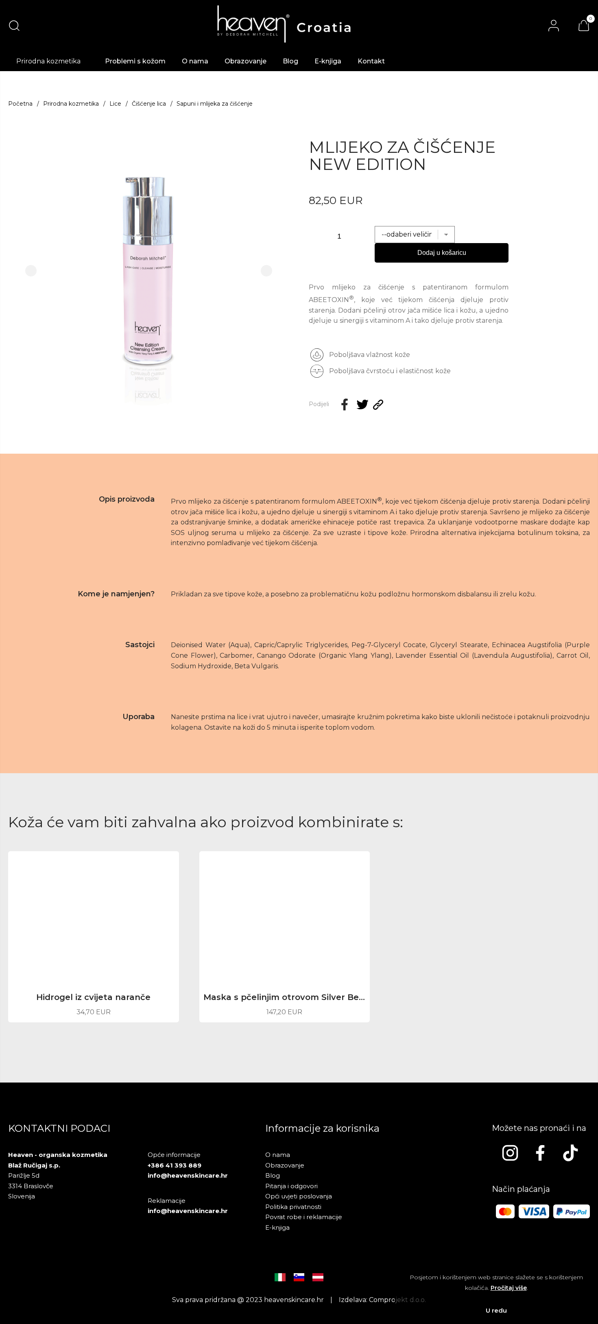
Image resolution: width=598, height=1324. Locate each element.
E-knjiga (327, 61)
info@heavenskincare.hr (188, 1175)
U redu (496, 1310)
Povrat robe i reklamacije (303, 1217)
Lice (115, 103)
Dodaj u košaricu (441, 252)
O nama (195, 61)
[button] (31, 270)
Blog (290, 61)
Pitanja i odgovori (291, 1186)
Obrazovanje (245, 61)
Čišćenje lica (149, 103)
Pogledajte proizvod (93, 1005)
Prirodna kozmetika (71, 103)
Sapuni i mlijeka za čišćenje (215, 103)
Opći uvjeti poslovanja (298, 1196)
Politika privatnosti (293, 1207)
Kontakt (371, 61)
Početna (20, 103)
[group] (148, 271)
